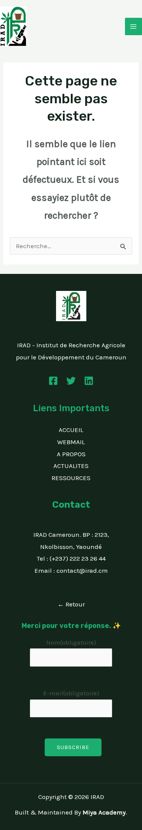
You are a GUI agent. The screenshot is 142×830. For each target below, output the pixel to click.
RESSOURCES (71, 478)
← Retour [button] (71, 604)
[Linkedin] (89, 380)
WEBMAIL (71, 442)
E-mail (71, 693)
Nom (71, 642)
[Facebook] (53, 380)
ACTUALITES (71, 465)
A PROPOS (71, 454)
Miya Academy (104, 812)
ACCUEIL (71, 430)
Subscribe (73, 747)
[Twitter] (71, 380)
